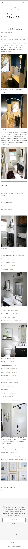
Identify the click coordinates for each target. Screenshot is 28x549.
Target (11, 269)
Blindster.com (9, 386)
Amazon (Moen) (14, 368)
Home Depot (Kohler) (10, 306)
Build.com (14, 265)
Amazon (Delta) (16, 400)
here (10, 51)
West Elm (13, 252)
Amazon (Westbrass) (12, 372)
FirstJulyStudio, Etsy (17, 456)
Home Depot (11, 358)
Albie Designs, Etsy (16, 320)
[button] (3, 2)
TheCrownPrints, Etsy (20, 459)
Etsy (13, 259)
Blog (14, 544)
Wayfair (7, 199)
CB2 (10, 213)
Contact (14, 542)
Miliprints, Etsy (13, 452)
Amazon (10, 206)
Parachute (12, 317)
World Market (14, 310)
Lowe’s (14, 365)
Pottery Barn (20, 255)
